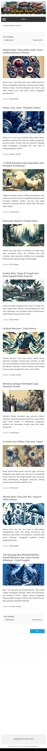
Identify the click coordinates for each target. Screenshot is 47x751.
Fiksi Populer (14, 264)
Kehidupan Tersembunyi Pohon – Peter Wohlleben (18, 639)
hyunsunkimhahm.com (10, 714)
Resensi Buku (14, 99)
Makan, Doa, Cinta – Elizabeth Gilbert (21, 107)
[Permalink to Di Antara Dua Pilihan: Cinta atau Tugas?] (23, 466)
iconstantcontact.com (10, 688)
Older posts (8, 40)
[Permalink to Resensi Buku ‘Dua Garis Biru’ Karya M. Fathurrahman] (23, 524)
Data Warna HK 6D (8, 731)
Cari (3, 628)
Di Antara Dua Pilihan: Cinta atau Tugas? (23, 441)
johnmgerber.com (9, 725)
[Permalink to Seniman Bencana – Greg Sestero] (23, 353)
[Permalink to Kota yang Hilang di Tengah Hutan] (23, 246)
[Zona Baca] (23, 14)
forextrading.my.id (9, 701)
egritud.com (7, 706)
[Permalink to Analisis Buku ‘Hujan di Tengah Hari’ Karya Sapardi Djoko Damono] (23, 301)
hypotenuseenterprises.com (13, 686)
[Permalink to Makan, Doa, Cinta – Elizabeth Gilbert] (23, 132)
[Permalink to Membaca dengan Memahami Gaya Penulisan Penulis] (23, 411)
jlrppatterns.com (9, 723)
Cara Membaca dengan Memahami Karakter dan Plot (19, 643)
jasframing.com (8, 692)
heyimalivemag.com (10, 712)
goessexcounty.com (10, 679)
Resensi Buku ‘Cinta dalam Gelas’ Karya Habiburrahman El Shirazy (23, 51)
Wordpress (34, 746)
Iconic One (12, 746)
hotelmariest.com (9, 684)
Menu (23, 19)
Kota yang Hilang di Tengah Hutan (20, 220)
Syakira (18, 25)
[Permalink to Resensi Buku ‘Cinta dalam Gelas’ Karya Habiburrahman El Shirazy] (23, 77)
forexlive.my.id (8, 697)
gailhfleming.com (9, 710)
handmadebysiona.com (11, 681)
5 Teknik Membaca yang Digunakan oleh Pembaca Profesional (23, 164)
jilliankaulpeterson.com (11, 721)
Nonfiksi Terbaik (15, 154)
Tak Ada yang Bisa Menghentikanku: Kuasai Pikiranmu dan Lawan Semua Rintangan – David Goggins (21, 557)
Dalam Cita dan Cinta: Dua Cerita (13, 647)
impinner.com (7, 690)
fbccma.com (7, 675)
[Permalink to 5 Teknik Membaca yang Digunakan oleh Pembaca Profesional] (23, 190)
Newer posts (38, 40)
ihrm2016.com (8, 717)
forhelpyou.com (8, 708)
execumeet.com (8, 673)
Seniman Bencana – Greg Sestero (19, 328)
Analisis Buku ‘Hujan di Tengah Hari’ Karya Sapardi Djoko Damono (21, 274)
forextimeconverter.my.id (12, 703)
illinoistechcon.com (9, 719)
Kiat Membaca (14, 212)
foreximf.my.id (8, 695)
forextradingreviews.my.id (12, 699)
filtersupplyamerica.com (11, 677)
